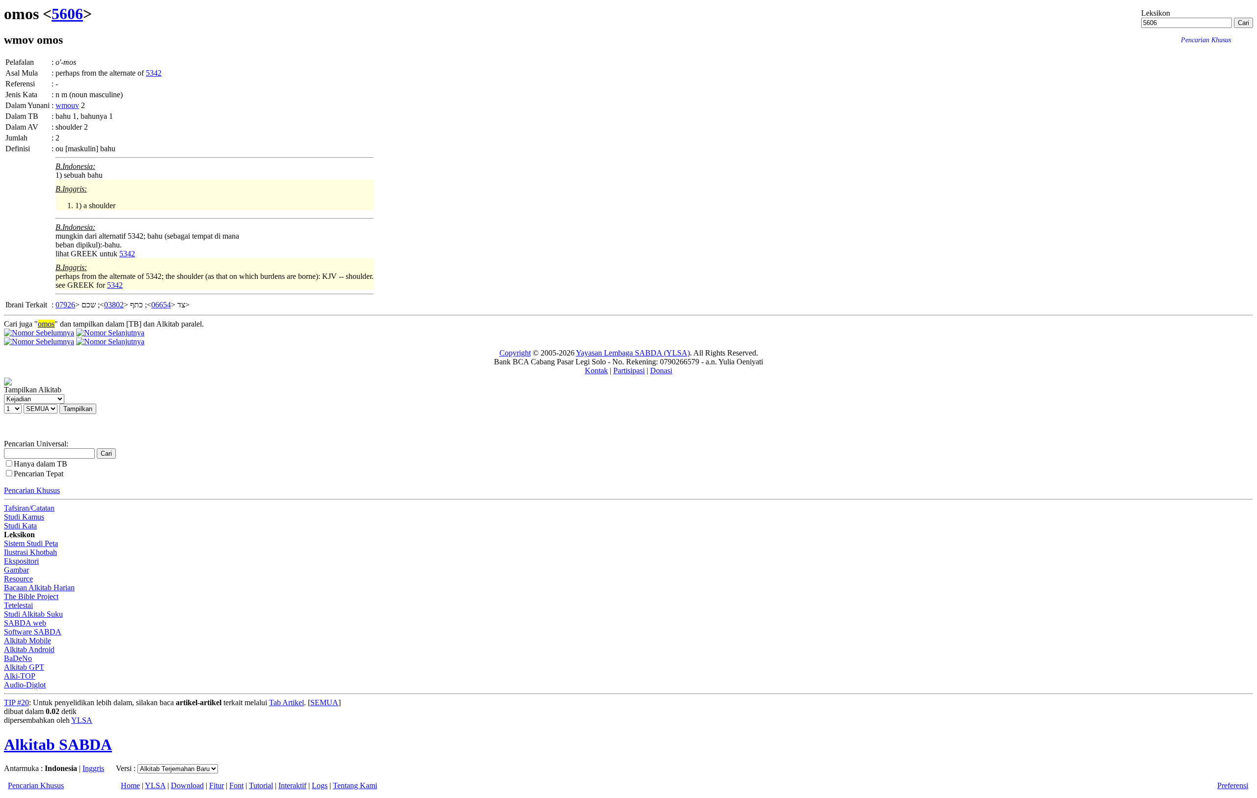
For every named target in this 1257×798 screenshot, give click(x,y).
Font (236, 785)
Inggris (93, 768)
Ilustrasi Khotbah (30, 552)
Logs (320, 785)
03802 (114, 305)
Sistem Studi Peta (31, 543)
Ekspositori (21, 561)
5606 (67, 14)
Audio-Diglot (25, 685)
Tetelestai (18, 605)
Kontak (596, 370)
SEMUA (324, 702)
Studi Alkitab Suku (33, 614)
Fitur (216, 785)
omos (46, 324)
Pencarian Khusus (32, 490)
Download (187, 785)
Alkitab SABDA (58, 744)
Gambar (16, 570)
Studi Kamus (24, 517)
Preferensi (1232, 785)
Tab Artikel (286, 702)
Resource (18, 579)
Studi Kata (20, 526)
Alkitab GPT (24, 667)
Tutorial (261, 785)
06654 (161, 305)
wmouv (67, 105)
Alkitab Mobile (27, 640)
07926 (65, 305)
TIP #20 (16, 702)
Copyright (515, 353)
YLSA (81, 720)
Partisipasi (629, 370)
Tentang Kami (355, 785)
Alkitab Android (29, 649)
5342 (154, 73)
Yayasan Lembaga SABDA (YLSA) (633, 353)
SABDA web (25, 623)
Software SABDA (32, 632)
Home (130, 785)
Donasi (661, 370)
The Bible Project (31, 596)
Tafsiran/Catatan (29, 508)
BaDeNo (18, 658)
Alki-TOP (19, 676)
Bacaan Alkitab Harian (39, 587)
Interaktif (292, 785)
